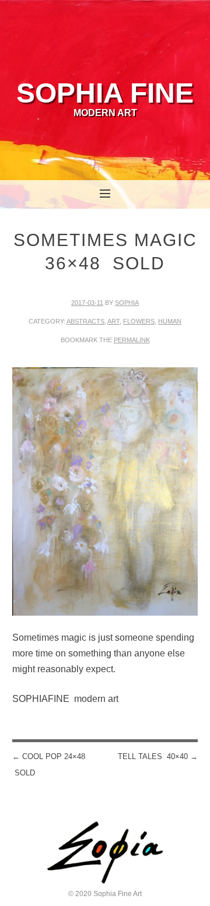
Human (169, 321)
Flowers (139, 321)
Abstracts (85, 321)
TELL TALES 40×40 (158, 756)
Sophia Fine (105, 93)
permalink (132, 339)
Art (113, 321)
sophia (127, 302)
